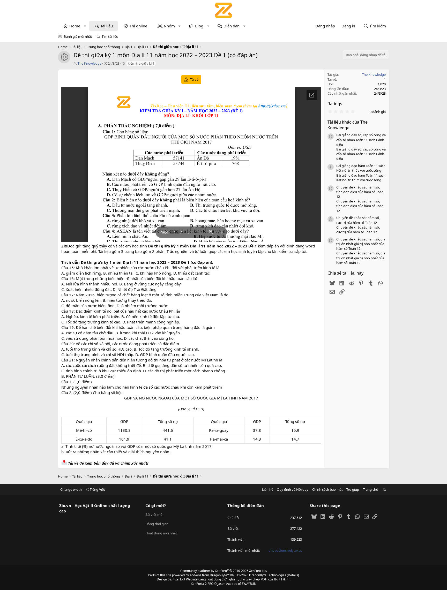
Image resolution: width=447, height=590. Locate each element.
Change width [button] (71, 489)
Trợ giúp (352, 489)
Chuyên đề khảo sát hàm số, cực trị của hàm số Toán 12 (358, 220)
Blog (199, 25)
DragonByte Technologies (267, 575)
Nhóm (169, 25)
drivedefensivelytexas (285, 550)
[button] (85, 26)
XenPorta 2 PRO (202, 583)
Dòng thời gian (156, 523)
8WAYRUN (249, 583)
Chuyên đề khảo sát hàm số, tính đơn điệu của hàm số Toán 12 (360, 192)
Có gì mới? (155, 505)
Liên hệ (267, 489)
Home (74, 25)
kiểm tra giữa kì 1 (141, 63)
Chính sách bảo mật (327, 489)
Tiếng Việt (97, 489)
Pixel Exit (179, 579)
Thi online (138, 25)
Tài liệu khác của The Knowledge (347, 125)
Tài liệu (106, 25)
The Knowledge (89, 63)
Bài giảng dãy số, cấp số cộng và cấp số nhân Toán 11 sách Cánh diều (361, 140)
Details (293, 575)
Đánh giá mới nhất (78, 36)
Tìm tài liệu (110, 36)
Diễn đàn (232, 25)
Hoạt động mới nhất (161, 533)
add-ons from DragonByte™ (209, 575)
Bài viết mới (154, 514)
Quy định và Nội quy (292, 489)
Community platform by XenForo (223, 571)
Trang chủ (370, 489)
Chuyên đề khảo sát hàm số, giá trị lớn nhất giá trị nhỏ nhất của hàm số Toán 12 (360, 244)
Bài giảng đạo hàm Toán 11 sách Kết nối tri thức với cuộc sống (360, 168)
